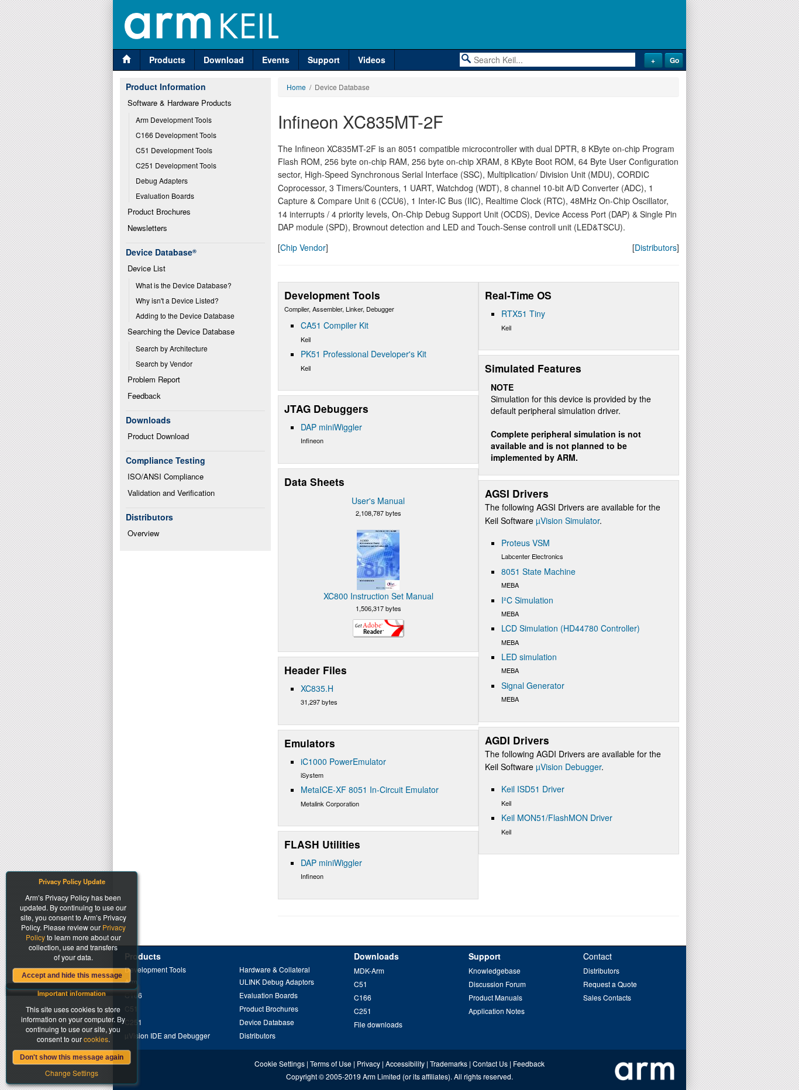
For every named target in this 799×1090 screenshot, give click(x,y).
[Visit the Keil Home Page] (126, 60)
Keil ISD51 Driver (532, 789)
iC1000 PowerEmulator (343, 761)
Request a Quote (610, 984)
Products (167, 59)
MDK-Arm (369, 970)
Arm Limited (382, 1076)
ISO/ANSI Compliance (166, 476)
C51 (360, 984)
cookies (96, 1039)
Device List (147, 268)
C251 (362, 1011)
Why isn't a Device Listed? (177, 300)
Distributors (656, 247)
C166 (362, 997)
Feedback (144, 395)
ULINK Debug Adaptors (276, 981)
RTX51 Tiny (523, 313)
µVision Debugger (568, 766)
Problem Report (154, 379)
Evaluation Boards (165, 196)
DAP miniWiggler (331, 427)
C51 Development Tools (174, 150)
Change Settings (71, 1073)
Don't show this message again (71, 1057)
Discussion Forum (497, 984)
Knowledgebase (495, 970)
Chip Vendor (303, 247)
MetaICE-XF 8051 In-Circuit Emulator (370, 789)
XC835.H (317, 688)
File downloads (378, 1024)
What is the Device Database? (184, 285)
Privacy (368, 1063)
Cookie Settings (279, 1063)
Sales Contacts (607, 997)
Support (324, 59)
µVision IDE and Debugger (167, 1035)
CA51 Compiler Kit (334, 325)
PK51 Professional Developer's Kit (363, 354)
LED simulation (529, 657)
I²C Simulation (527, 600)
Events (276, 59)
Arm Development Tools (174, 120)
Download (224, 59)
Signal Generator (532, 685)
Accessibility (405, 1063)
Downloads (376, 956)
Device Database (266, 1022)
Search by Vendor (164, 363)
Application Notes (497, 1011)
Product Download (158, 435)
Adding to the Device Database (185, 315)
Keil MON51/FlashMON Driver (556, 817)
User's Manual (378, 500)
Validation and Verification (171, 492)
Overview (143, 533)
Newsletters (147, 227)
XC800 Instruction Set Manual (378, 596)
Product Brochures (159, 211)
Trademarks (448, 1063)
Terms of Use (331, 1063)
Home (296, 87)
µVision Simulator (568, 520)
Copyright (301, 1076)
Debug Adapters (162, 180)
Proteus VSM (525, 543)
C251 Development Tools (176, 165)
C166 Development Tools (176, 135)
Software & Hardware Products (180, 102)
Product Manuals (495, 997)
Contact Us (490, 1063)
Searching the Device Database (181, 331)
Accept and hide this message (72, 975)
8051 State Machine (538, 571)
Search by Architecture (172, 348)
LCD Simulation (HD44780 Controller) (570, 628)
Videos (371, 59)
